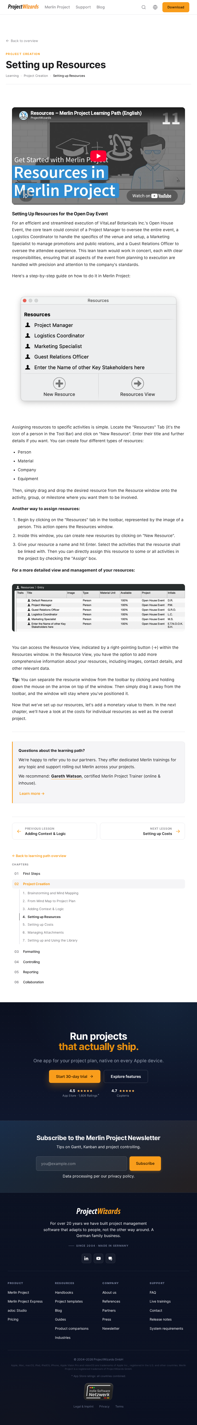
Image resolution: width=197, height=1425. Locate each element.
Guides (60, 1319)
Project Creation (36, 76)
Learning (12, 76)
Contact (156, 1310)
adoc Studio (17, 1310)
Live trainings (160, 1301)
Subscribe (145, 1163)
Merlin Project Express (25, 1301)
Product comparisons (71, 1328)
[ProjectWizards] (98, 1212)
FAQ (153, 1292)
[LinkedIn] (86, 1258)
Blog (101, 7)
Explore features (126, 1076)
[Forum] (110, 1258)
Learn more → (32, 793)
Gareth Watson (66, 776)
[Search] (143, 7)
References (111, 1301)
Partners (109, 1310)
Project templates (69, 1301)
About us (109, 1292)
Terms (119, 1406)
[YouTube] (98, 1258)
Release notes (161, 1319)
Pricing (13, 1319)
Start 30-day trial (71, 1076)
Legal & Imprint (83, 1406)
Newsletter (110, 1328)
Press (106, 1319)
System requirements (166, 1328)
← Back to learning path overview (39, 856)
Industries (62, 1337)
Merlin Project (57, 7)
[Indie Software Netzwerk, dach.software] (98, 1391)
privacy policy (121, 1176)
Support (83, 7)
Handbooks (64, 1292)
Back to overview (24, 41)
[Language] (155, 7)
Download (175, 7)
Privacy (104, 1406)
